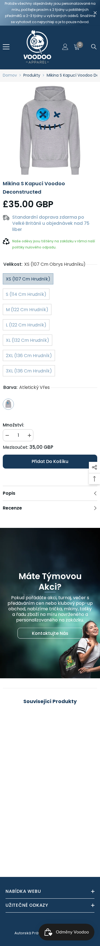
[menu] (6, 46)
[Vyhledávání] (94, 46)
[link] (50, 847)
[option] (50, 129)
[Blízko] (95, 13)
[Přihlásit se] (65, 47)
